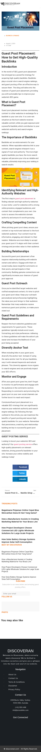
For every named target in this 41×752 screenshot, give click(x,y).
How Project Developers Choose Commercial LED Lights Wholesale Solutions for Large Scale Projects (18, 530)
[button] (21, 467)
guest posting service (23, 444)
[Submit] (34, 593)
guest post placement (24, 198)
